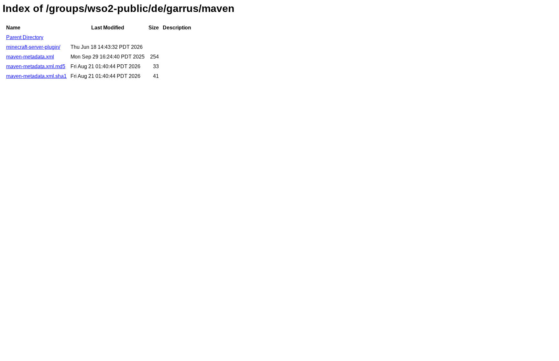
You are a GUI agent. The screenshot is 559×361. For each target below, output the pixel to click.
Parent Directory (24, 37)
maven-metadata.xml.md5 (35, 66)
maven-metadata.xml (30, 56)
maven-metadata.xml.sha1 (36, 76)
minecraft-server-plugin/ (33, 47)
